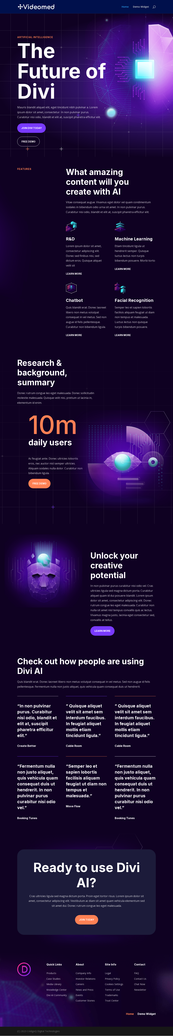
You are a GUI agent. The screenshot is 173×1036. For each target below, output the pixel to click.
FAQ (136, 973)
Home (125, 7)
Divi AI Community (56, 995)
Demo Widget (141, 7)
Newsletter (140, 989)
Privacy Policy (112, 978)
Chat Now (139, 984)
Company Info (83, 973)
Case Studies (53, 978)
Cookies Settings (114, 984)
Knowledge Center (56, 989)
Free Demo (28, 141)
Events (79, 995)
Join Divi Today (31, 128)
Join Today (86, 919)
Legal (108, 973)
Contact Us (140, 978)
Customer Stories (85, 1000)
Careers (80, 984)
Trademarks (111, 995)
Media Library (53, 984)
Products (51, 973)
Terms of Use (112, 989)
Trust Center (112, 1000)
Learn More (74, 273)
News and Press (84, 989)
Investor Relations (85, 978)
